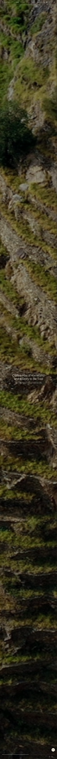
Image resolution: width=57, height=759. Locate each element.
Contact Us (39, 2)
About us (17, 2)
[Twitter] (42, 2)
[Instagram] (50, 2)
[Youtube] (47, 2)
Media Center (34, 2)
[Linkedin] (45, 2)
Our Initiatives (23, 2)
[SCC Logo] (6, 2)
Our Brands (28, 2)
